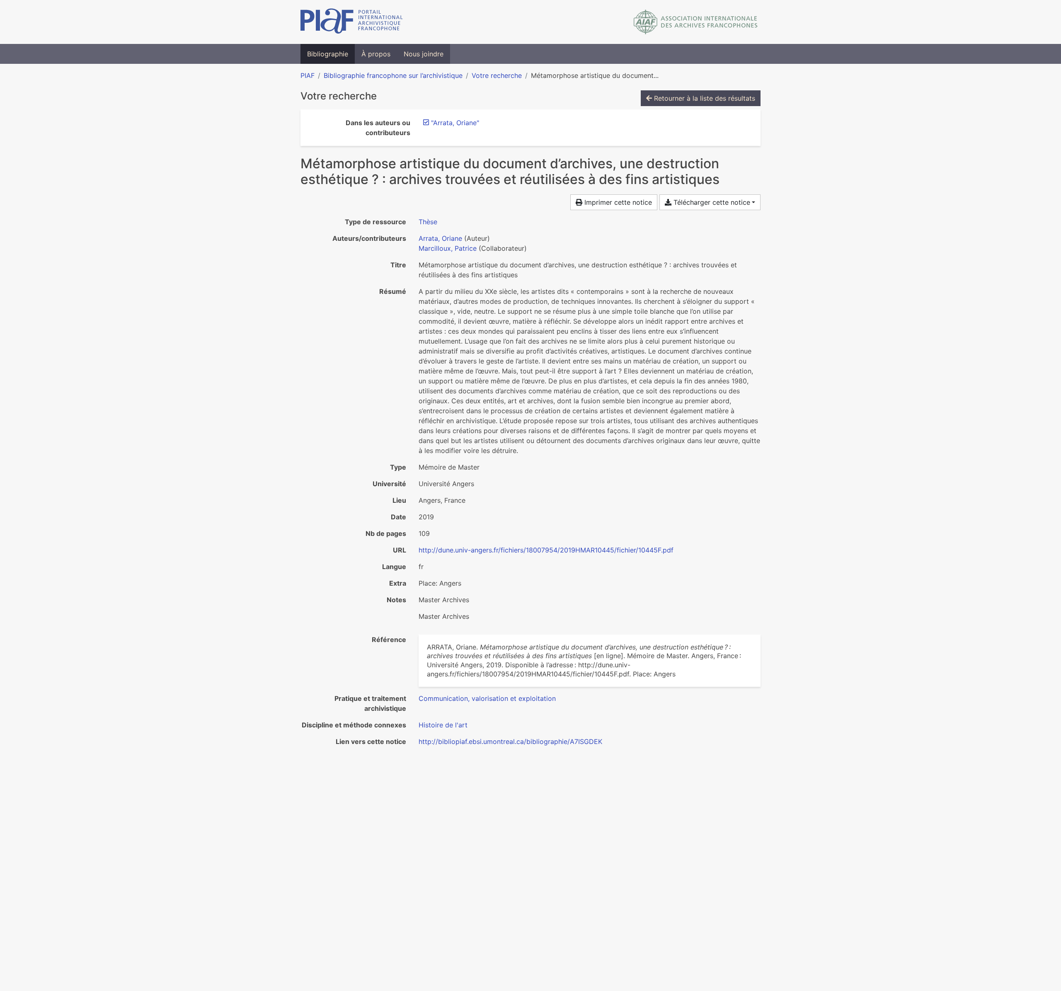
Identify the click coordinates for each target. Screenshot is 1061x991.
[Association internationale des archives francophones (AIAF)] (696, 22)
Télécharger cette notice (710, 202)
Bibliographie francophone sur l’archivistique (393, 75)
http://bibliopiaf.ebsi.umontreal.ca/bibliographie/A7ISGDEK (510, 741)
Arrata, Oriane (440, 238)
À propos (375, 54)
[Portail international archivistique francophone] (351, 22)
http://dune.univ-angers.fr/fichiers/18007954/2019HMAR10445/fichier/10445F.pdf (546, 550)
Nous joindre (423, 54)
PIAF (307, 75)
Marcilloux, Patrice (448, 248)
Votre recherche (497, 75)
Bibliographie (327, 54)
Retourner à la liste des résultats (703, 98)
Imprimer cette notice (617, 202)
